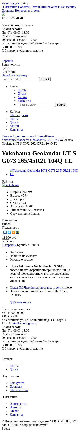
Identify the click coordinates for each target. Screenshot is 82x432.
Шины (22, 90)
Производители (23, 136)
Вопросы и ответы (27, 10)
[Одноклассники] (13, 232)
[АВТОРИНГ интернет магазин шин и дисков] (3, 14)
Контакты (24, 100)
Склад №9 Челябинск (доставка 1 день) (36, 287)
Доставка (8, 10)
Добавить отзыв (20, 302)
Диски (22, 93)
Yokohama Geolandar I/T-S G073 (37, 140)
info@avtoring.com (24, 323)
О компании (18, 403)
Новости (24, 7)
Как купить (68, 7)
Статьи (35, 7)
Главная (7, 136)
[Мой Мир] (18, 232)
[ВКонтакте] (5, 232)
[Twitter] (9, 232)
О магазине (9, 7)
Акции (22, 97)
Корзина (7, 61)
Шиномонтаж (50, 7)
